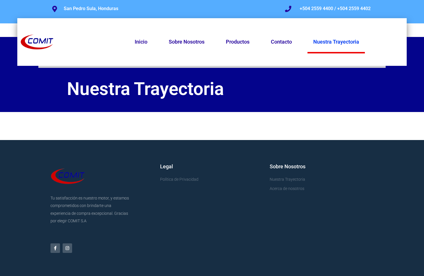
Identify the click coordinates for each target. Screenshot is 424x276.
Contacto (281, 42)
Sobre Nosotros (187, 42)
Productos (237, 42)
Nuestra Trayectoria (336, 42)
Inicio (141, 42)
